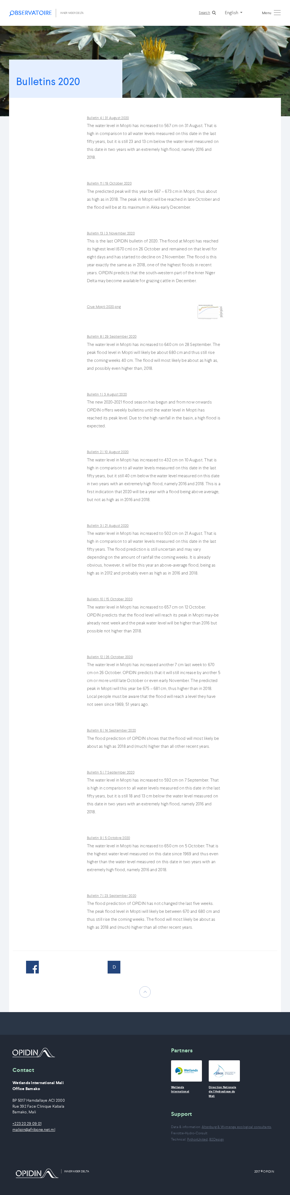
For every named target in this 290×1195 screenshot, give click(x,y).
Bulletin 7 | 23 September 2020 (112, 895)
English (232, 12)
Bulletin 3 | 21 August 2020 (108, 525)
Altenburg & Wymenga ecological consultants (236, 1127)
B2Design (216, 1139)
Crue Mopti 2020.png (104, 306)
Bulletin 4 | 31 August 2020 (108, 117)
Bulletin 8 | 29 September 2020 (112, 336)
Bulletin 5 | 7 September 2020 (111, 772)
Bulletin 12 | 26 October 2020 (110, 656)
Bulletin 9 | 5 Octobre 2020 (108, 837)
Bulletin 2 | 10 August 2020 (108, 451)
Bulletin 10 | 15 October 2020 (110, 599)
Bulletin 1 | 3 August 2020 (107, 394)
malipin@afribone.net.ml (33, 1129)
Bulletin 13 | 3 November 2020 (111, 233)
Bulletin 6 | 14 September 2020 (111, 730)
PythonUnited (197, 1139)
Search (204, 12)
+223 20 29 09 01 (26, 1123)
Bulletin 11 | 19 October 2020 (109, 183)
